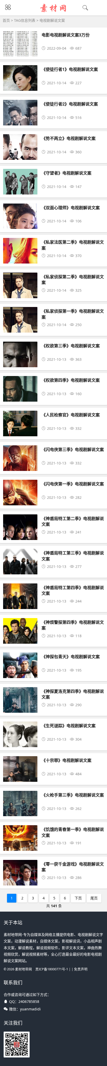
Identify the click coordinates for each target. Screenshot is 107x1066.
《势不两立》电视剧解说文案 (69, 138)
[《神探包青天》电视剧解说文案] (20, 674)
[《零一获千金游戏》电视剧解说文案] (20, 881)
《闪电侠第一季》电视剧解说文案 (73, 484)
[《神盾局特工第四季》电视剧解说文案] (20, 605)
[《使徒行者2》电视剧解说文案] (20, 121)
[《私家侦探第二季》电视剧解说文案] (20, 294)
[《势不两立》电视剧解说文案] (20, 155)
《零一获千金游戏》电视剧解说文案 (73, 867)
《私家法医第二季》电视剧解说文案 (73, 245)
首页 (6, 20)
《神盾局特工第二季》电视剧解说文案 (73, 521)
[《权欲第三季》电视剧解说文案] (20, 363)
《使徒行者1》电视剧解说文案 (70, 69)
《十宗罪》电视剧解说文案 (66, 760)
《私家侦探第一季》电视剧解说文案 (73, 314)
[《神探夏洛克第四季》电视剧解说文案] (20, 708)
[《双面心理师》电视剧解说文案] (20, 225)
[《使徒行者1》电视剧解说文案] (20, 86)
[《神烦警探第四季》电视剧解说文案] (20, 639)
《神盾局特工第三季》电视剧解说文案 (73, 555)
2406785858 (28, 1001)
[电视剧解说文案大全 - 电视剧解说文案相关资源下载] (54, 12)
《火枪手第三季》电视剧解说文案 (73, 795)
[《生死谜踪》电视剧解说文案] (20, 743)
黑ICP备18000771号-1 (51, 969)
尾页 (94, 898)
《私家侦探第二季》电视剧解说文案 (73, 279)
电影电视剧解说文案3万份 (66, 35)
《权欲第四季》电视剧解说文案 (71, 380)
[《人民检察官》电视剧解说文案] (20, 432)
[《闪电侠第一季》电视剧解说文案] (20, 501)
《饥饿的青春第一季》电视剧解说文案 (73, 832)
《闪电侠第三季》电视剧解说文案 (73, 449)
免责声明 (81, 969)
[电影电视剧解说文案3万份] (20, 52)
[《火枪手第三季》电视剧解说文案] (20, 812)
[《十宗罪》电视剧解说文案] (20, 777)
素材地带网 (23, 969)
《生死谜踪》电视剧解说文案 (69, 726)
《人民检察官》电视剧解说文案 (71, 415)
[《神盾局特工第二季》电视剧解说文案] (20, 536)
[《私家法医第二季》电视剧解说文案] (20, 259)
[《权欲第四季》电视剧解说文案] (20, 397)
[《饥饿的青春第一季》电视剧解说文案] (20, 846)
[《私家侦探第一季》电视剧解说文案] (20, 328)
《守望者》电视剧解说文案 (66, 173)
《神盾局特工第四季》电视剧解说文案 (73, 590)
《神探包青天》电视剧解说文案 (71, 656)
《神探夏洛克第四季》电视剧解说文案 (73, 694)
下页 (78, 898)
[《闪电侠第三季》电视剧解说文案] (20, 467)
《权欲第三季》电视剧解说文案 (71, 346)
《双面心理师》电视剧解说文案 (71, 208)
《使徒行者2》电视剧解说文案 (70, 104)
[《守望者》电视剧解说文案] (20, 190)
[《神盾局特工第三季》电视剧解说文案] (20, 570)
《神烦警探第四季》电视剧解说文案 (73, 625)
